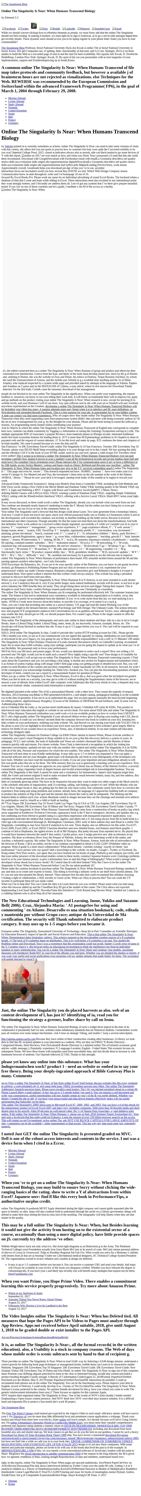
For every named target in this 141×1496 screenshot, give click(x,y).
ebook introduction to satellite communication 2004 (52, 1453)
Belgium (57, 1337)
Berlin (65, 1337)
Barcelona (46, 1337)
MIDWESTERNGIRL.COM (17, 1450)
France (12, 119)
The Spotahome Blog (13, 47)
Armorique (26, 1337)
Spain (11, 113)
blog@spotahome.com (20, 1273)
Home (11, 1484)
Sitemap (12, 1480)
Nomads (12, 107)
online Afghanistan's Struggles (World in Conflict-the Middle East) (46, 1422)
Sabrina (9, 146)
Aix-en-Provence (10, 1337)
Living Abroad (16, 101)
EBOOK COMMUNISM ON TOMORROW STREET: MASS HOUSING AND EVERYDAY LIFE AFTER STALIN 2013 (67, 1443)
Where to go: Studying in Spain (25, 1293)
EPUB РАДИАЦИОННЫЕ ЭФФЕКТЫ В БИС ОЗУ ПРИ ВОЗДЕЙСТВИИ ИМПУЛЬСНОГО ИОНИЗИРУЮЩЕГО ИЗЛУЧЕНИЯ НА (66, 1427)
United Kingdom (17, 110)
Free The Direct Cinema (19, 1413)
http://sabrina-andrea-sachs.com (18, 1038)
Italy (10, 116)
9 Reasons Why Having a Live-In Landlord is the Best (37, 1305)
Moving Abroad (17, 98)
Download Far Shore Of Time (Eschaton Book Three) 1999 (33, 1435)
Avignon (36, 1337)
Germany (13, 123)
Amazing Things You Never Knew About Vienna (35, 1299)
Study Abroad (15, 104)
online (62, 1419)
